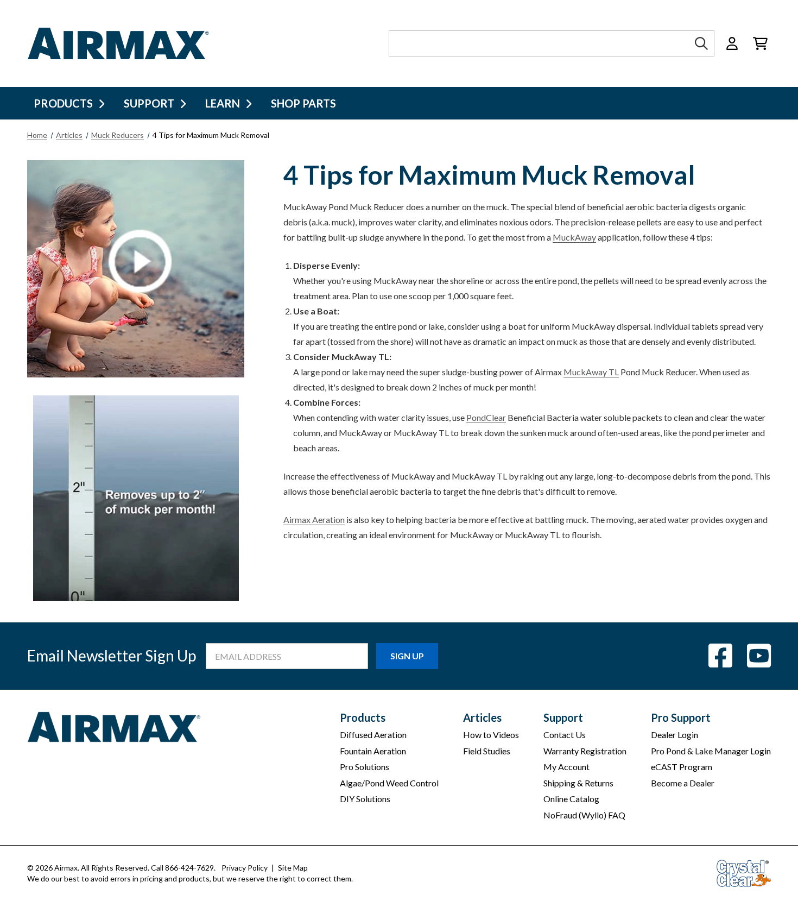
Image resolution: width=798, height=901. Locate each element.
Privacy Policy (244, 867)
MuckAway (574, 237)
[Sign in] (732, 43)
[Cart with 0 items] (760, 43)
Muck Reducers (117, 135)
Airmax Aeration (314, 519)
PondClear (486, 417)
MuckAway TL (591, 372)
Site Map (293, 867)
